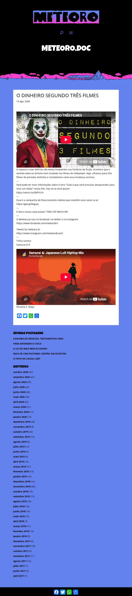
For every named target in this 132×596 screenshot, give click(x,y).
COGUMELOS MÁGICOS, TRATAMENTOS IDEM (38, 338)
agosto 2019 (20, 441)
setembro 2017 (21, 556)
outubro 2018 (20, 491)
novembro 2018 (22, 486)
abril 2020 (18, 401)
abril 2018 (18, 521)
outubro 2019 (20, 431)
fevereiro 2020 (21, 411)
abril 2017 (18, 575)
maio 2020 (19, 396)
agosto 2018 (20, 501)
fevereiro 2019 (21, 471)
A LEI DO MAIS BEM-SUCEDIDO (30, 348)
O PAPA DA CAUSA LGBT (26, 358)
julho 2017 (19, 565)
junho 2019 (19, 451)
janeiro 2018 (20, 536)
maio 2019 (19, 456)
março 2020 (19, 406)
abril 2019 (18, 461)
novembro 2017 (22, 546)
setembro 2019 (21, 436)
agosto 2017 (20, 561)
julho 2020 (19, 387)
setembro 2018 (21, 496)
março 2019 (19, 466)
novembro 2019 (22, 426)
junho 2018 (19, 511)
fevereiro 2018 (21, 531)
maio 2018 (19, 516)
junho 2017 (19, 570)
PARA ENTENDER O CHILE (27, 343)
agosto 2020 (20, 382)
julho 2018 (19, 506)
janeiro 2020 (20, 416)
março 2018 (19, 526)
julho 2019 (19, 446)
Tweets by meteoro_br (28, 229)
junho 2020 (19, 392)
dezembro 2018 (21, 481)
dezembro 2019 (21, 421)
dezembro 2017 (21, 541)
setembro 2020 (21, 377)
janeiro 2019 (20, 476)
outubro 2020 (20, 372)
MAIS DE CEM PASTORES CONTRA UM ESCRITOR (39, 353)
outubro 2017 (20, 551)
